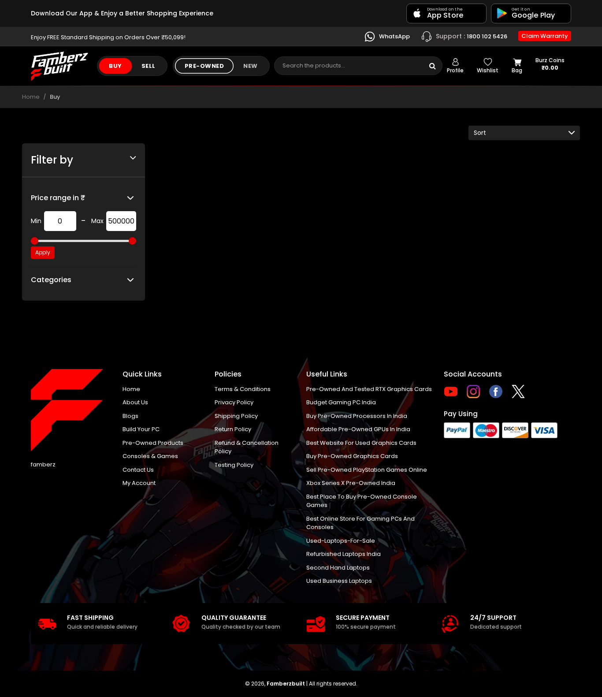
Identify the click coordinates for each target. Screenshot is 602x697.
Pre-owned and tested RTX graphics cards (369, 389)
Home (31, 97)
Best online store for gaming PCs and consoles (360, 523)
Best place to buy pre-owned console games (361, 501)
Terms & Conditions (243, 389)
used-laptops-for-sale (340, 541)
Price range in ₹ (58, 198)
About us (135, 402)
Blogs (130, 416)
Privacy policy (234, 402)
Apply (42, 252)
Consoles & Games (150, 456)
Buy (115, 66)
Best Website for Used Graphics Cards (361, 443)
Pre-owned (204, 66)
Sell (148, 66)
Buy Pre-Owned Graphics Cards (352, 456)
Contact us (138, 470)
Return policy (233, 429)
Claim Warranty (544, 36)
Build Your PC (141, 429)
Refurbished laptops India (343, 554)
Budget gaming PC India (341, 402)
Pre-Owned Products (153, 443)
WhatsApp (394, 36)
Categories (51, 280)
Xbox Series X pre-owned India (350, 483)
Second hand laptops (338, 567)
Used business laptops (339, 581)
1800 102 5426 (471, 35)
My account (139, 483)
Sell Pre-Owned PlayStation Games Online (366, 470)
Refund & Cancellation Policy (247, 447)
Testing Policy (234, 465)
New (250, 66)
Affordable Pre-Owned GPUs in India (358, 429)
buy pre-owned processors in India (356, 416)
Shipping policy (236, 416)
